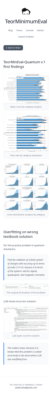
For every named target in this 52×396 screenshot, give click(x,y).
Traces (19, 30)
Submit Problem (26, 36)
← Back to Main (13, 47)
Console (30, 30)
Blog (10, 30)
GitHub (40, 30)
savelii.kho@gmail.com (26, 387)
